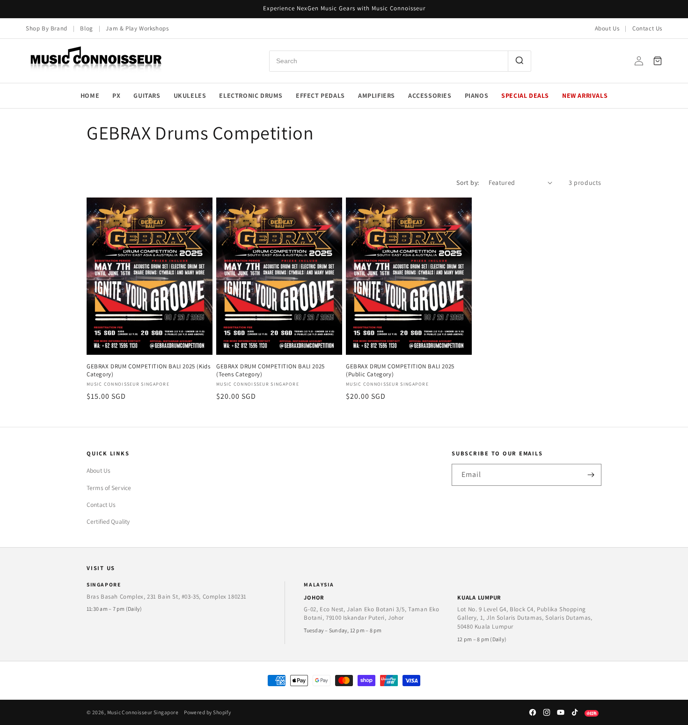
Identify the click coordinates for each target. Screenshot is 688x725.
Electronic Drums (251, 95)
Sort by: (467, 182)
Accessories (430, 95)
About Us (607, 28)
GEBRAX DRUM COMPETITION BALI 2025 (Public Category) (400, 370)
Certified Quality (108, 521)
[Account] (639, 61)
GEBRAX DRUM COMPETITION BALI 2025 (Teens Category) (270, 370)
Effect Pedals (320, 95)
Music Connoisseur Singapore (142, 712)
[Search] (519, 61)
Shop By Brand (46, 28)
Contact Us (647, 28)
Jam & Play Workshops (137, 28)
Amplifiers (376, 95)
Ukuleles (190, 95)
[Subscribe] (590, 475)
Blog (86, 28)
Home (90, 95)
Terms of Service (109, 487)
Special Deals (525, 95)
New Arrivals (584, 95)
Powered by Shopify (207, 712)
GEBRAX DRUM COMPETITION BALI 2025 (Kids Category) (148, 370)
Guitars (146, 95)
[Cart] (657, 61)
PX (116, 95)
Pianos (477, 95)
